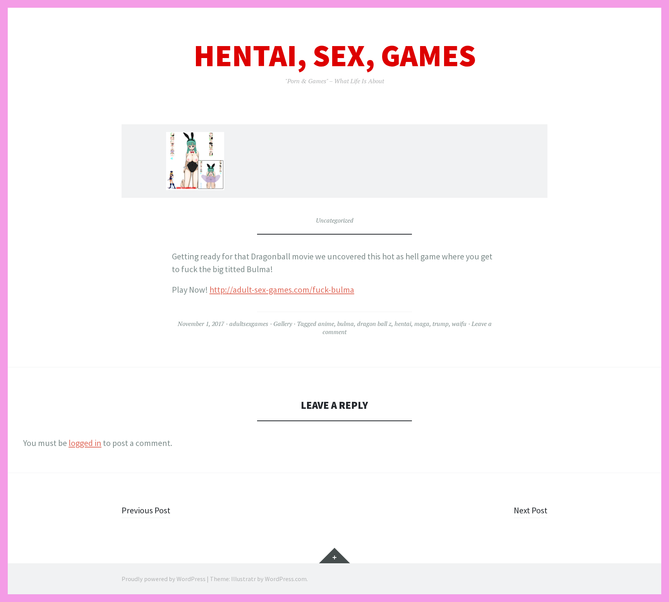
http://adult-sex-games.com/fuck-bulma (281, 289)
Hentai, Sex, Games (335, 55)
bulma (345, 323)
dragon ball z (374, 323)
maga (421, 323)
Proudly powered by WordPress (164, 579)
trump (440, 323)
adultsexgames (248, 323)
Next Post (530, 510)
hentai (403, 323)
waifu (459, 323)
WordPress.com (286, 579)
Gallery (282, 323)
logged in (85, 442)
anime (326, 323)
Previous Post (146, 510)
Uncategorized (334, 220)
